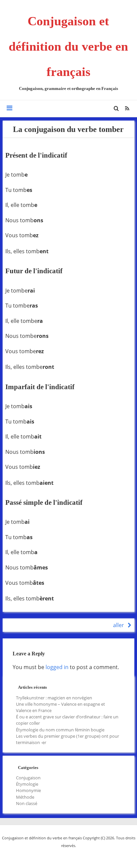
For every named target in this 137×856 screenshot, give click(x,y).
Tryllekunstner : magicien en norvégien (54, 698)
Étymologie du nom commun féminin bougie (60, 730)
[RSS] (127, 108)
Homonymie (28, 790)
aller (119, 625)
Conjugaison (28, 778)
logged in (57, 667)
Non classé (26, 803)
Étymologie (27, 784)
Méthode (25, 797)
